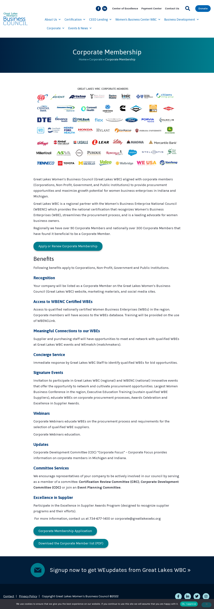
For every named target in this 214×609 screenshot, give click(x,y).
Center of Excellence (125, 8)
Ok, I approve (189, 603)
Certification (73, 19)
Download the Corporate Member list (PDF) (70, 543)
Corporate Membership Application (65, 531)
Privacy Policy (28, 596)
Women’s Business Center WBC (136, 19)
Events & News (78, 28)
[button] (187, 8)
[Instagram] (206, 596)
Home (83, 59)
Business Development (179, 19)
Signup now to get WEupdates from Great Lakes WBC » (120, 570)
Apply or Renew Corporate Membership (67, 246)
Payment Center (151, 8)
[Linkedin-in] (104, 8)
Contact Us (172, 8)
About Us (51, 19)
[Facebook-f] (98, 8)
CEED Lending (98, 19)
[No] (206, 604)
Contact (8, 596)
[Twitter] (196, 596)
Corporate (54, 28)
